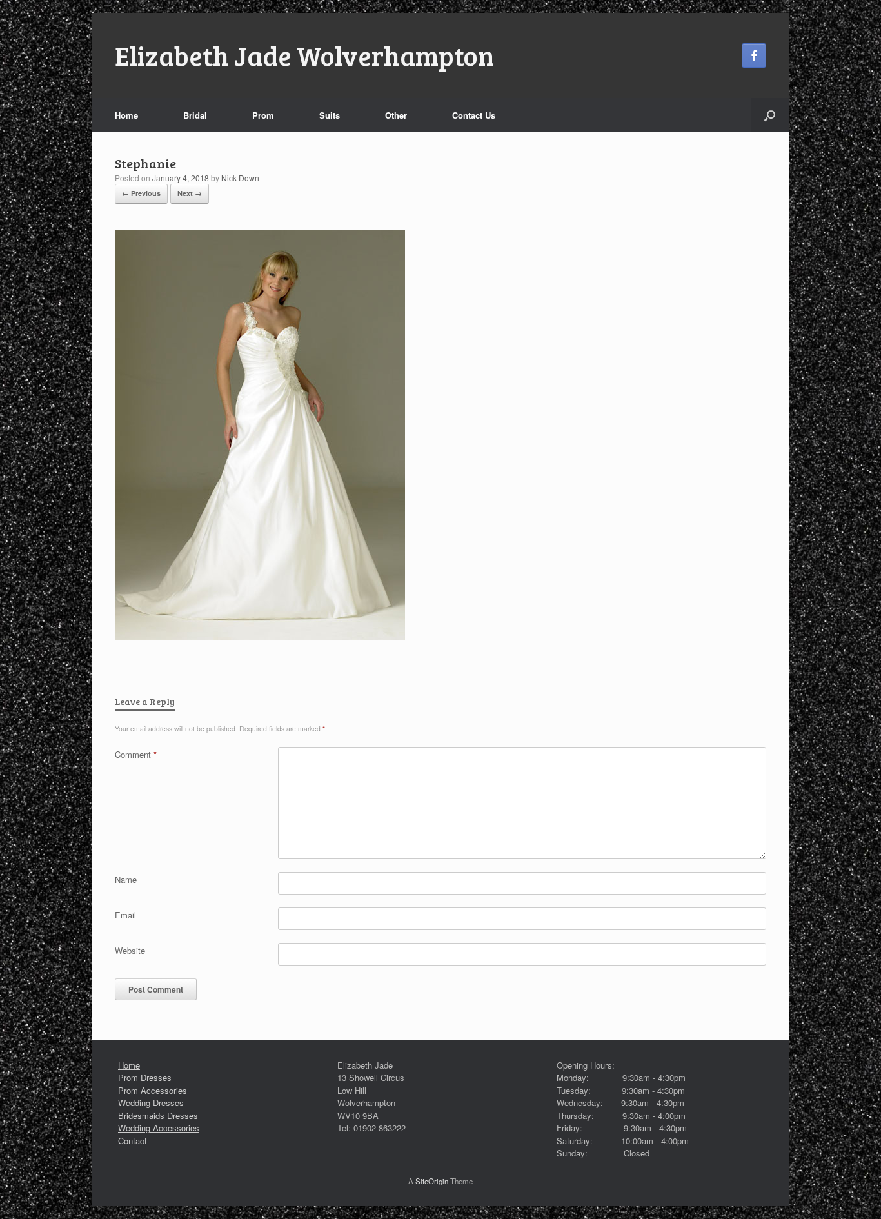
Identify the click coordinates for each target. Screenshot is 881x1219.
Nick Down (240, 177)
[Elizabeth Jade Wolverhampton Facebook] (754, 55)
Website (130, 950)
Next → (189, 193)
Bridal (195, 115)
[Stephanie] (260, 636)
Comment (136, 754)
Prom (263, 115)
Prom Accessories (152, 1090)
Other (396, 115)
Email (125, 915)
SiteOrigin (431, 1181)
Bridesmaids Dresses (158, 1115)
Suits (329, 115)
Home (126, 115)
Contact (132, 1141)
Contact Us (473, 115)
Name (126, 879)
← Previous (141, 193)
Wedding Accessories (158, 1128)
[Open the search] (770, 115)
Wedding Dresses (151, 1102)
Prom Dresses (145, 1077)
